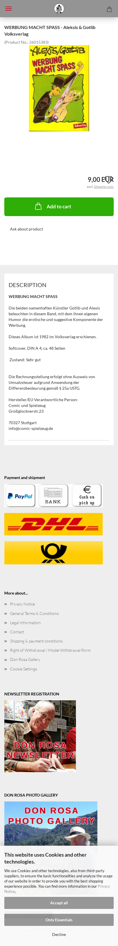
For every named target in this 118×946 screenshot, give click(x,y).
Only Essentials (59, 919)
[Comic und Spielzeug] (59, 8)
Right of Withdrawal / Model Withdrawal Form (50, 650)
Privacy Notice (22, 603)
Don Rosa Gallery (25, 659)
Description (27, 284)
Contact (17, 631)
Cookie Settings (23, 668)
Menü (8, 8)
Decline (59, 934)
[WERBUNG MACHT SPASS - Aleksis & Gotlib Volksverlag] (59, 87)
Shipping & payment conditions (36, 641)
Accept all (59, 902)
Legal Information (25, 622)
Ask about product (26, 228)
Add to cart (59, 206)
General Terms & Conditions (34, 613)
